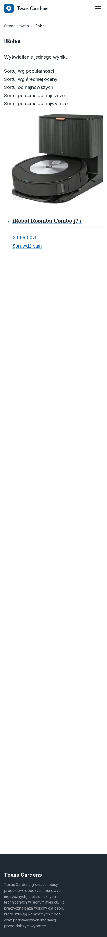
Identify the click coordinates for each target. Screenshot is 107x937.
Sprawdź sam (27, 246)
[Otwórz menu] (97, 8)
